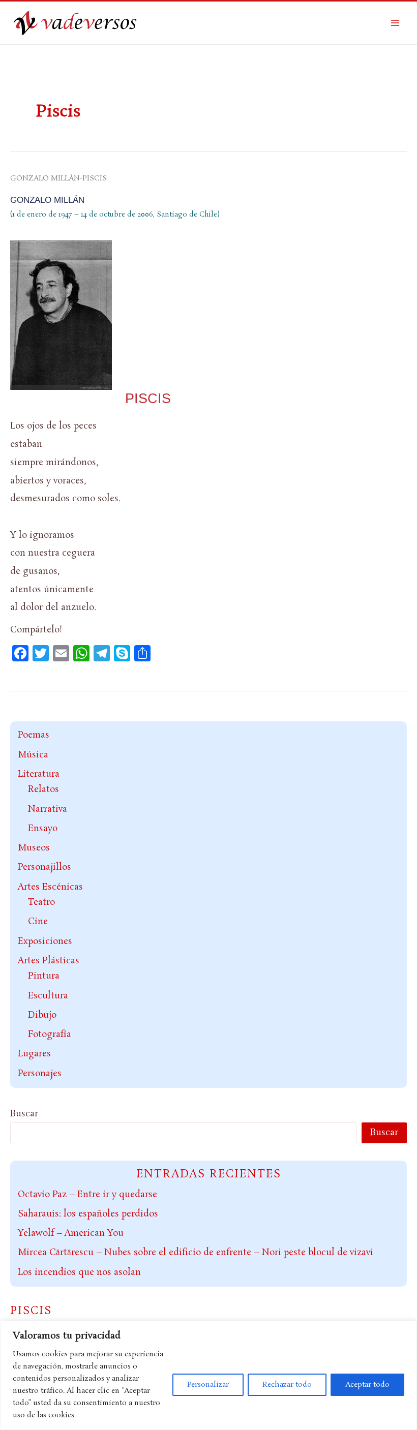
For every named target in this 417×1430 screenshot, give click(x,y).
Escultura (48, 996)
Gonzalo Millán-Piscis (58, 178)
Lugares (34, 1054)
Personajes (40, 1074)
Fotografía (49, 1034)
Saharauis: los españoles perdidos (88, 1214)
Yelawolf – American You (71, 1233)
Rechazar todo (287, 1385)
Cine (38, 922)
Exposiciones (45, 941)
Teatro (41, 902)
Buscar (24, 1114)
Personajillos (44, 867)
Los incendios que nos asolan (79, 1272)
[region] (208, 1375)
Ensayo (42, 829)
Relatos (43, 789)
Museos (34, 848)
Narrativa (47, 809)
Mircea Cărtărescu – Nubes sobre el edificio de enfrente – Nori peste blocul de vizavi (195, 1252)
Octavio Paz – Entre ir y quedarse (87, 1195)
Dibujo (42, 1015)
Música (33, 755)
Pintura (43, 976)
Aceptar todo (367, 1385)
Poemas (33, 735)
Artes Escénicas (50, 887)
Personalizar (208, 1385)
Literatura (38, 774)
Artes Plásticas (48, 961)
